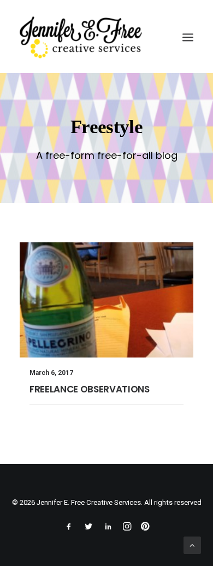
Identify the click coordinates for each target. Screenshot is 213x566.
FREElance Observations (89, 389)
